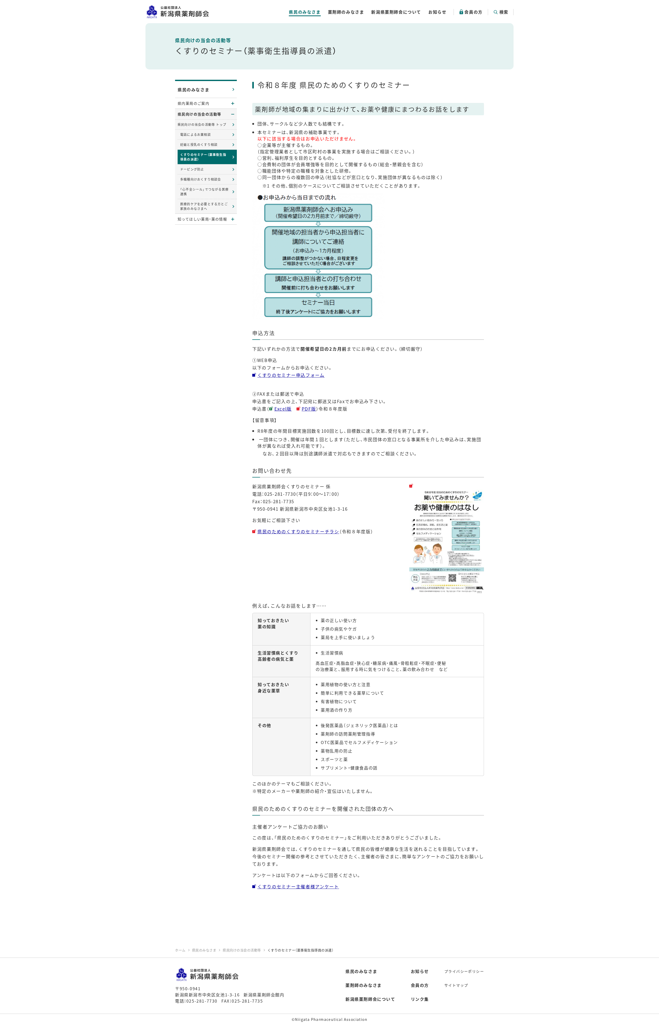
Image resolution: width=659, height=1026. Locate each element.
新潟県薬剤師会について (396, 12)
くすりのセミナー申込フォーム (291, 375)
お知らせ (437, 12)
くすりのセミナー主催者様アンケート (298, 886)
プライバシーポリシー (464, 971)
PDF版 (309, 408)
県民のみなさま (304, 12)
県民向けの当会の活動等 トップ (202, 124)
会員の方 (473, 12)
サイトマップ (456, 985)
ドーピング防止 (192, 169)
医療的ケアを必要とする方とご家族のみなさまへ (204, 206)
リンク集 (420, 999)
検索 (503, 12)
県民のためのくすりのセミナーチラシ (298, 531)
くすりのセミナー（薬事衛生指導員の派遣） (203, 156)
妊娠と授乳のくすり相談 (199, 144)
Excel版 (283, 408)
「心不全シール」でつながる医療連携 (204, 191)
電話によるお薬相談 (195, 134)
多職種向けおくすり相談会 (200, 179)
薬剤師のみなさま (346, 12)
